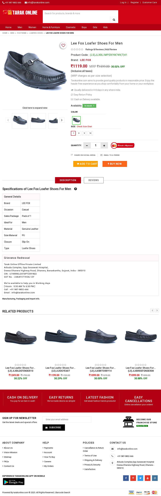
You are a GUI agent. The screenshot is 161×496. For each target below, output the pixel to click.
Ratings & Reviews (95, 49)
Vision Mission (10, 452)
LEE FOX (85, 60)
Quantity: (76, 145)
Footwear (21, 33)
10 (90, 133)
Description (68, 180)
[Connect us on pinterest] (133, 478)
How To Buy (49, 457)
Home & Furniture (51, 27)
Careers (47, 461)
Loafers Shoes (36, 33)
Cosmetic (70, 27)
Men (20, 27)
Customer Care (149, 2)
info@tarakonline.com (38, 2)
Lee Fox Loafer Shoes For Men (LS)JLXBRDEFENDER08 (141, 369)
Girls (95, 27)
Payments (48, 448)
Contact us (118, 442)
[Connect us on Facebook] (126, 478)
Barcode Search (63, 492)
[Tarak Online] (20, 11)
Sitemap (7, 457)
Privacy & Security (92, 464)
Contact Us (9, 466)
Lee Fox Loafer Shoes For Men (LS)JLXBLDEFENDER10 (21, 369)
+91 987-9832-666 (13, 2)
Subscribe (55, 427)
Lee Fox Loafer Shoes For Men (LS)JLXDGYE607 (61, 369)
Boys (84, 27)
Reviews (94, 180)
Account (48, 452)
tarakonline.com (21, 492)
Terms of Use (90, 455)
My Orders (48, 466)
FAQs (6, 461)
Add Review (111, 49)
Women (32, 27)
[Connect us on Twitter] (140, 478)
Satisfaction (89, 469)
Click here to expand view (34, 108)
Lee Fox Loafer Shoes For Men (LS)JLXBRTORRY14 (101, 369)
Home (8, 27)
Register (134, 2)
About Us (8, 448)
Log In (123, 2)
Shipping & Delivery (93, 460)
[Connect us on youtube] (147, 478)
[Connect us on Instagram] (155, 478)
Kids (105, 27)
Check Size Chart (84, 126)
